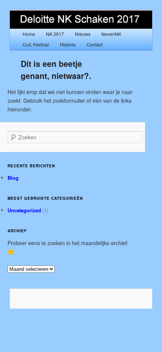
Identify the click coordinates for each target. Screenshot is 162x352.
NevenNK (111, 34)
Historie (68, 44)
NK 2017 (55, 34)
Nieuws (82, 34)
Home (29, 34)
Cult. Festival (36, 44)
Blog (13, 177)
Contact (94, 44)
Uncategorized (24, 210)
